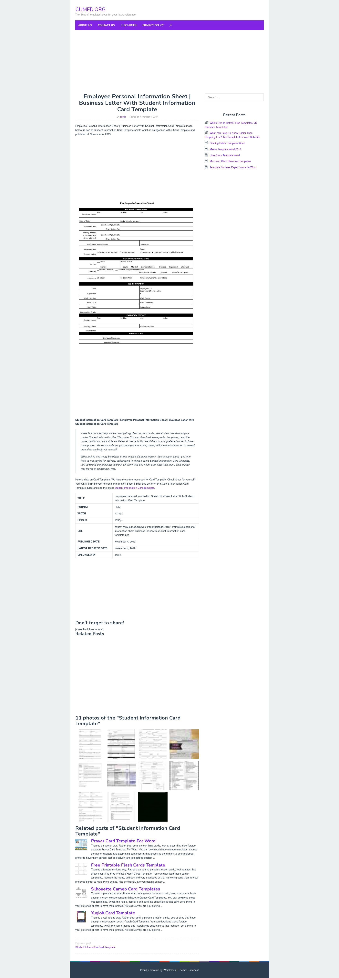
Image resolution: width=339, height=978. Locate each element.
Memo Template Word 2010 (225, 149)
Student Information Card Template (134, 487)
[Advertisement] (169, 61)
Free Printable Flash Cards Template (128, 865)
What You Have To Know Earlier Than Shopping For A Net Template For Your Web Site (232, 135)
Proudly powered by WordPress (158, 970)
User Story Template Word (225, 155)
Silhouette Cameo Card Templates (125, 889)
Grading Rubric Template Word (227, 143)
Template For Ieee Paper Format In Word (233, 167)
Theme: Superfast (188, 970)
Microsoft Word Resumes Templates (230, 161)
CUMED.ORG (90, 9)
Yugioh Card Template (113, 913)
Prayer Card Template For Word (123, 841)
